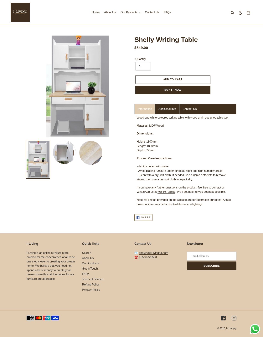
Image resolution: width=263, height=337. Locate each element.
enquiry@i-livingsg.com (153, 252)
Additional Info (167, 108)
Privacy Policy (91, 289)
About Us (88, 258)
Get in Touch (90, 268)
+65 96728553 (166, 191)
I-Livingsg (231, 328)
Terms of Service (92, 279)
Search (86, 252)
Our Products (90, 263)
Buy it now (172, 89)
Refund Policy (91, 284)
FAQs (85, 274)
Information (145, 108)
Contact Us (190, 108)
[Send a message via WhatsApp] (255, 329)
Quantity (140, 59)
